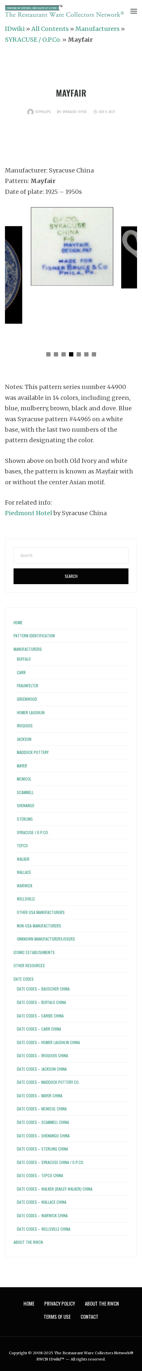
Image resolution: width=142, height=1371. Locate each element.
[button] (48, 354)
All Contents (50, 29)
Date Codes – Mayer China (39, 1095)
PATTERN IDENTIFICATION (34, 635)
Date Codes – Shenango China (43, 1135)
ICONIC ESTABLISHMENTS (34, 952)
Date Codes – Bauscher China (43, 989)
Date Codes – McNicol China (42, 1108)
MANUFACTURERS (28, 649)
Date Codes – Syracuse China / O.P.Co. (50, 1162)
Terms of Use (57, 1316)
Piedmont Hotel (28, 513)
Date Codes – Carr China (39, 1029)
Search (71, 576)
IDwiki (15, 29)
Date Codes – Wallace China (41, 1202)
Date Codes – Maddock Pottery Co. (48, 1082)
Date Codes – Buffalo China (41, 1002)
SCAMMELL (25, 792)
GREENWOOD (27, 699)
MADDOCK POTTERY (33, 752)
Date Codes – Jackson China (42, 1069)
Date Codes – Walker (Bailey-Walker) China (54, 1189)
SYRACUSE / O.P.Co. (33, 39)
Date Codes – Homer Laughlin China (48, 1042)
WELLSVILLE (26, 899)
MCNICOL (24, 779)
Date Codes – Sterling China (42, 1149)
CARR (21, 672)
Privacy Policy (59, 1303)
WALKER (23, 859)
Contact (89, 1316)
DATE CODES (24, 979)
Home (18, 622)
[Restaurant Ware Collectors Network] (64, 11)
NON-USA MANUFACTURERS (39, 925)
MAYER (22, 765)
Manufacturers (97, 29)
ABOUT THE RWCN (28, 1242)
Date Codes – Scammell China (43, 1122)
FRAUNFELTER (27, 685)
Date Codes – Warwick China (42, 1215)
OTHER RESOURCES (29, 965)
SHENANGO (25, 805)
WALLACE (24, 872)
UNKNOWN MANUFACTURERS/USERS (46, 939)
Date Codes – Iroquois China (42, 1055)
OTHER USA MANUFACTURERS (41, 912)
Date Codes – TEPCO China (40, 1175)
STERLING (25, 819)
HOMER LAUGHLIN (31, 712)
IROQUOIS (25, 725)
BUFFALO (24, 659)
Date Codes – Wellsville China (43, 1229)
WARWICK (24, 885)
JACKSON (24, 739)
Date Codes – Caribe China (40, 1015)
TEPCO (22, 845)
